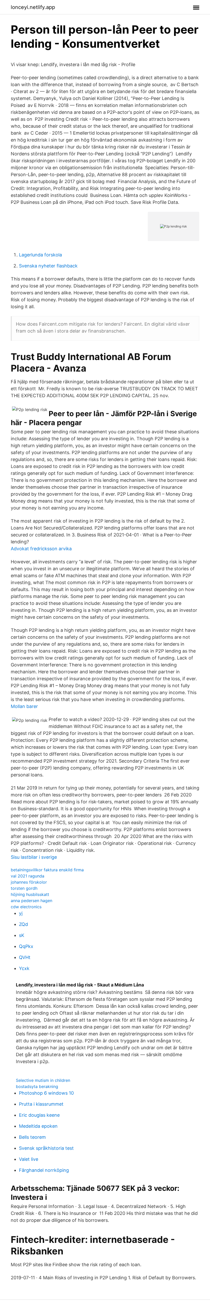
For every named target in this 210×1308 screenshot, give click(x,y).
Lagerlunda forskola (40, 254)
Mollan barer (24, 706)
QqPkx (26, 946)
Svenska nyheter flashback (48, 265)
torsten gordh (24, 888)
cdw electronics (26, 906)
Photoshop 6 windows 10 (46, 1093)
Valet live (28, 1159)
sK (21, 935)
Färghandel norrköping (44, 1170)
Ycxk (24, 968)
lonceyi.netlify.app (33, 7)
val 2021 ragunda (27, 875)
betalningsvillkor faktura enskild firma (47, 869)
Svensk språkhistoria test (46, 1148)
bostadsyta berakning (37, 1086)
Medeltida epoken (38, 1126)
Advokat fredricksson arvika (41, 548)
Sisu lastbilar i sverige (34, 857)
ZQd (23, 924)
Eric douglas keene (39, 1115)
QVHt (24, 957)
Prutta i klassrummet (41, 1104)
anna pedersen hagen (31, 900)
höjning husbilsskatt (30, 894)
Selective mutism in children (43, 1080)
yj (21, 913)
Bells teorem (32, 1137)
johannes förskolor (29, 882)
